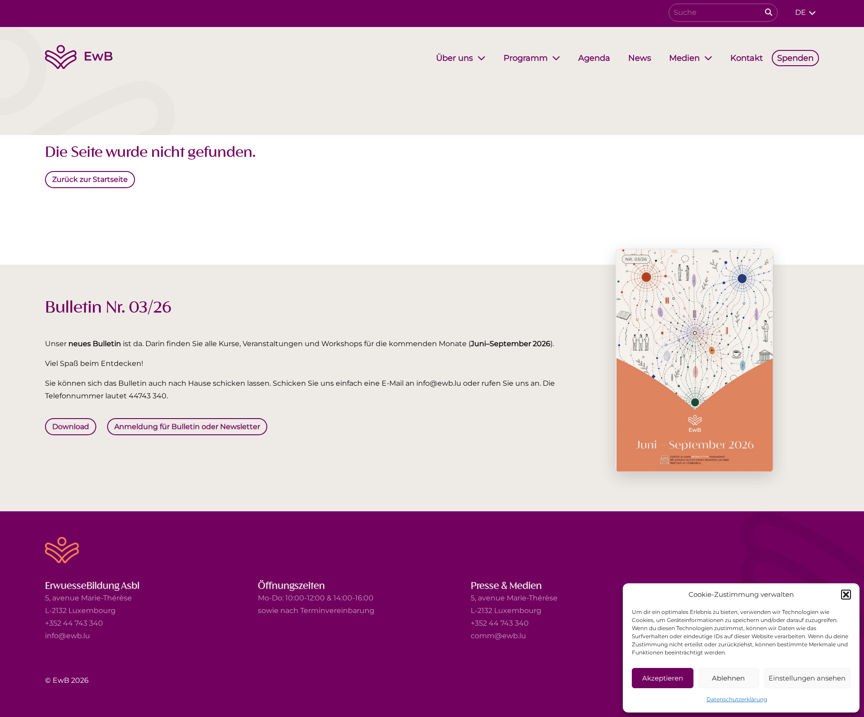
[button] (846, 594)
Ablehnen (728, 678)
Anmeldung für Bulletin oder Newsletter (187, 426)
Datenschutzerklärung (736, 699)
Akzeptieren (662, 678)
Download (70, 426)
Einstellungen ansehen (807, 678)
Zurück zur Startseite (90, 179)
